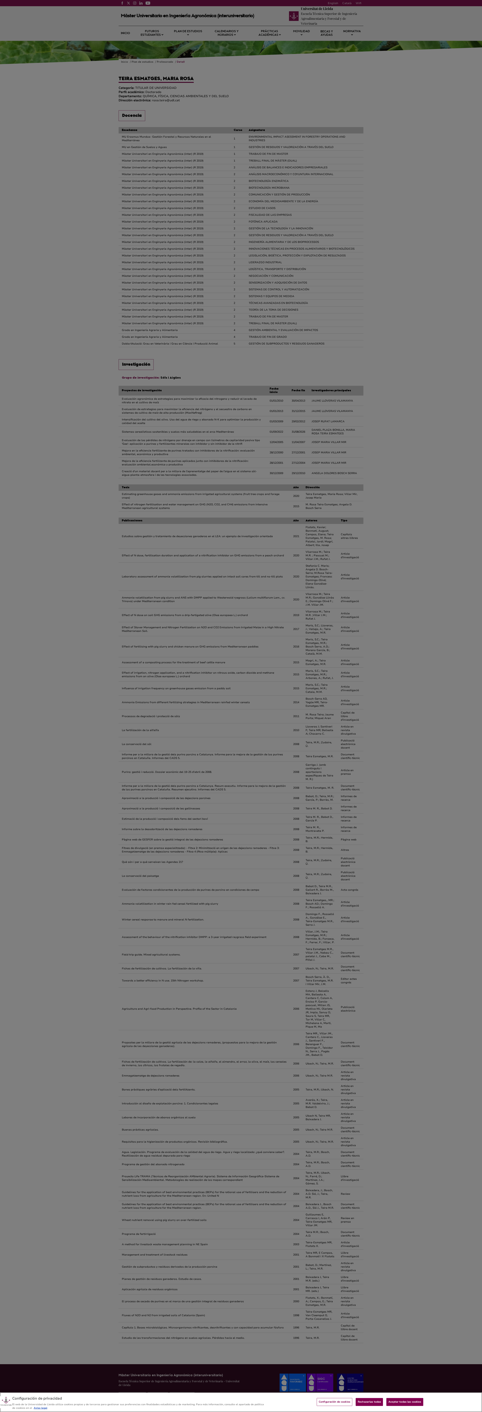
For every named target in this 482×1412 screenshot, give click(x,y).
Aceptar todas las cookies (404, 1402)
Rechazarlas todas (369, 1402)
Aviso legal (40, 1408)
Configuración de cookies (334, 1402)
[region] (241, 1402)
